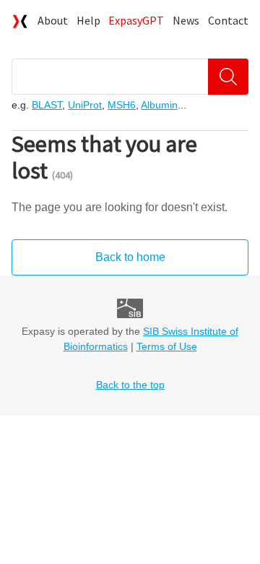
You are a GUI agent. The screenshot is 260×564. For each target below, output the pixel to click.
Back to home (130, 257)
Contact (228, 20)
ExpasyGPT (136, 20)
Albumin (159, 105)
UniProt (85, 105)
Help (88, 20)
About (53, 20)
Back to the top (130, 384)
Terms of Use (166, 346)
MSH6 (122, 105)
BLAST (47, 105)
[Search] (228, 77)
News (186, 20)
